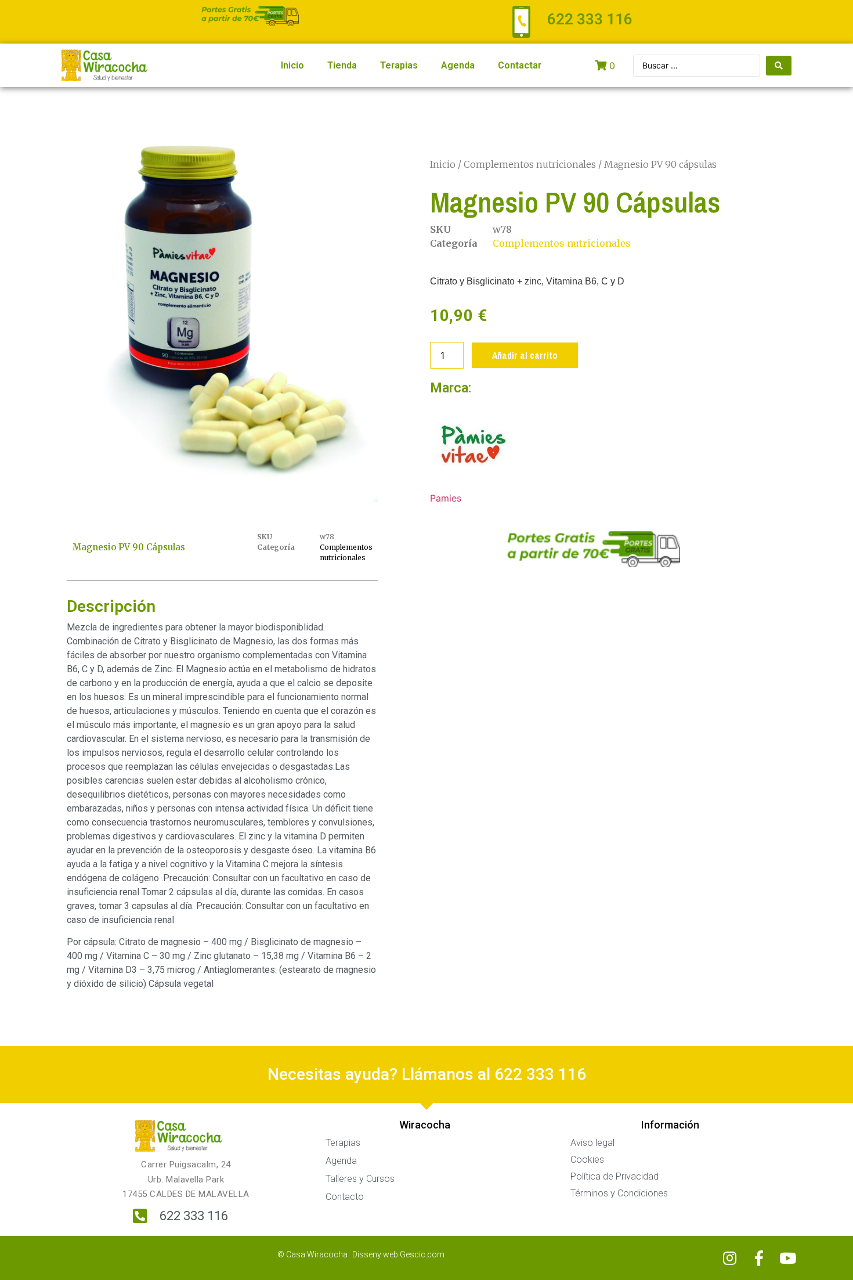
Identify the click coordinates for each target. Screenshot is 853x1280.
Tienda (342, 65)
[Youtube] (788, 1257)
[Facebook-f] (759, 1257)
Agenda (458, 65)
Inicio (292, 65)
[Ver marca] (473, 484)
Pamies (445, 498)
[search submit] (778, 65)
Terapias (399, 65)
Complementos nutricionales (530, 164)
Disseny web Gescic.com (398, 1254)
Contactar (519, 65)
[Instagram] (730, 1257)
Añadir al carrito (525, 355)
